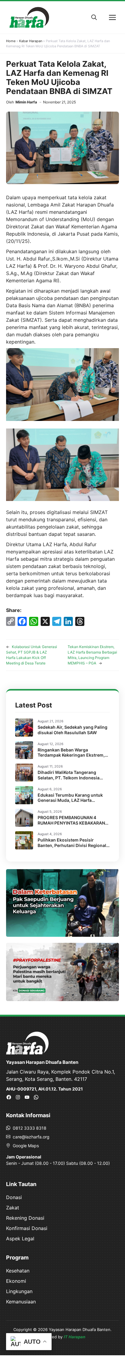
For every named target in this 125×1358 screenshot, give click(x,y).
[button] (94, 17)
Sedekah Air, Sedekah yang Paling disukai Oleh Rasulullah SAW (72, 729)
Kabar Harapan (30, 41)
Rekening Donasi (25, 1218)
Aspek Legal (20, 1238)
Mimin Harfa (26, 102)
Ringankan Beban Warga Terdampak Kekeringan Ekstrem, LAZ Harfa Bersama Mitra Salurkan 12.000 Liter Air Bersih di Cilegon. (73, 757)
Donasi (14, 1197)
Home (10, 41)
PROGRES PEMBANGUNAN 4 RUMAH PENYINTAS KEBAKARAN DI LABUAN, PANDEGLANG (71, 823)
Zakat (12, 1208)
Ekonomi (16, 1281)
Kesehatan (17, 1271)
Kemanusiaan (21, 1302)
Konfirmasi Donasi (26, 1228)
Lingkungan (19, 1291)
